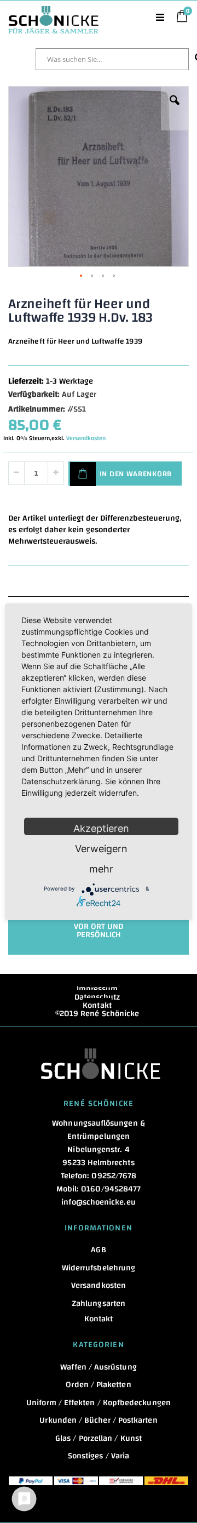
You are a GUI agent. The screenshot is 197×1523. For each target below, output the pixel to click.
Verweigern (101, 848)
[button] (174, 108)
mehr (101, 869)
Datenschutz (97, 997)
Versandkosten (86, 438)
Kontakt (97, 1005)
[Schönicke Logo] (53, 11)
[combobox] (112, 59)
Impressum (97, 989)
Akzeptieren (101, 828)
